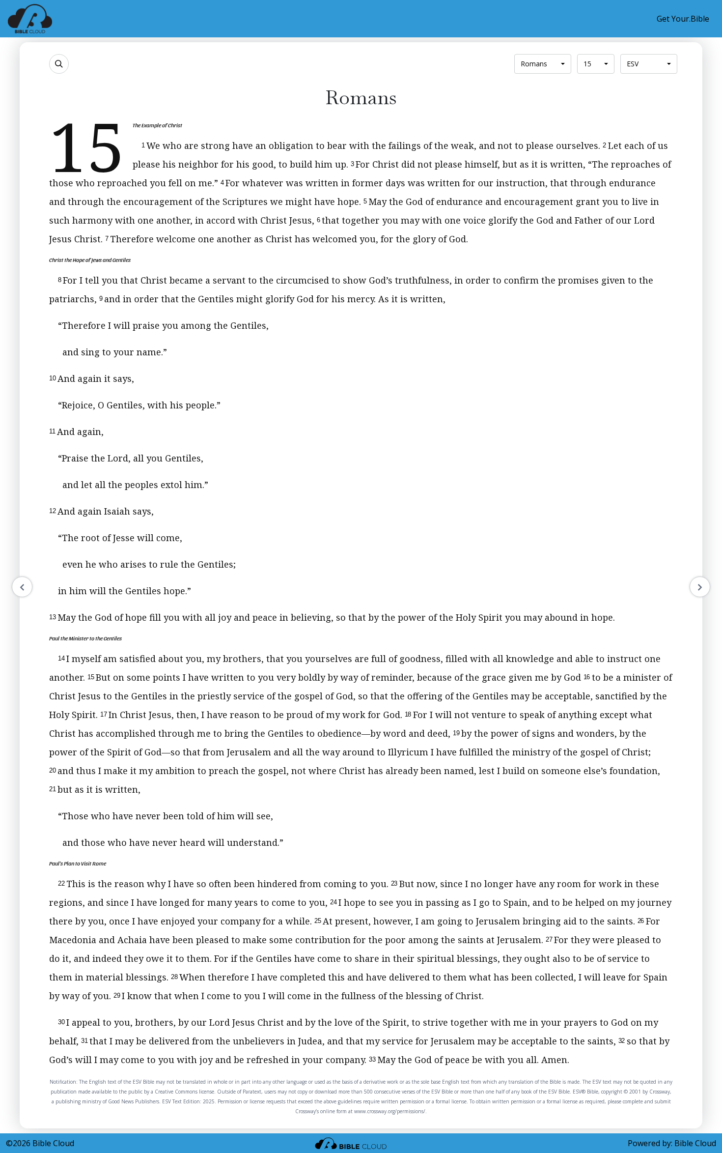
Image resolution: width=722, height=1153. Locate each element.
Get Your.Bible (683, 18)
